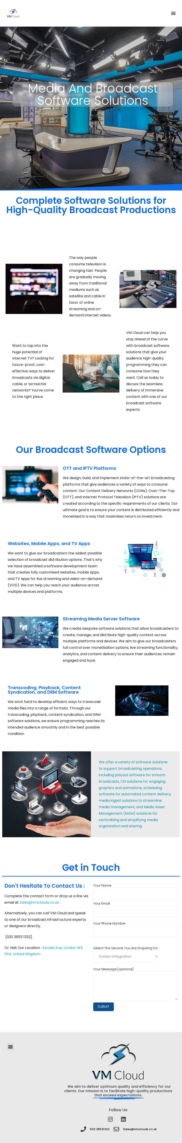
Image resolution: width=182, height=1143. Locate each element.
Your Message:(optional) (113, 969)
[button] (173, 13)
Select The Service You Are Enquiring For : (126, 948)
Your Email (101, 903)
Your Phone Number (109, 923)
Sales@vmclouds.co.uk (40, 902)
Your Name (102, 885)
